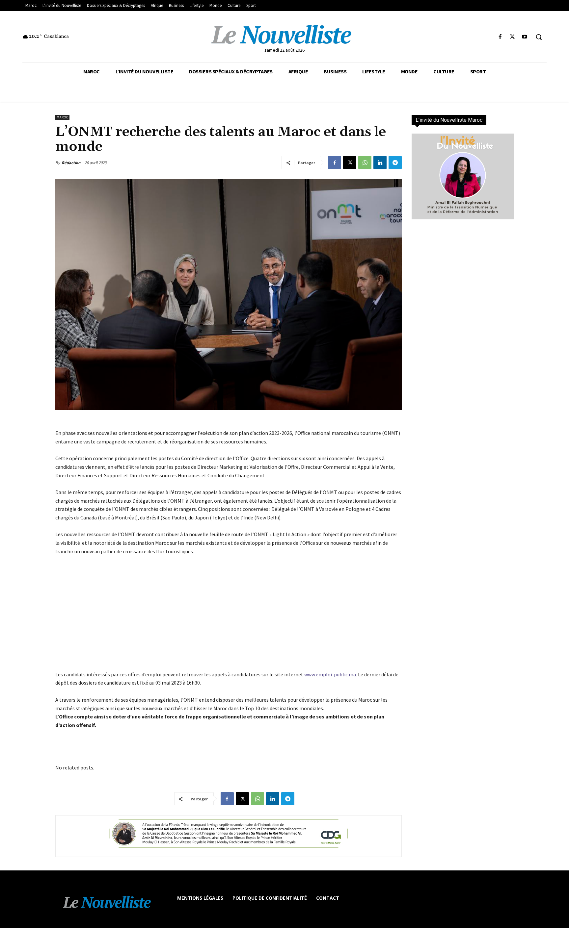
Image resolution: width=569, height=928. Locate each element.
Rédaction (71, 162)
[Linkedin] (380, 162)
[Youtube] (524, 37)
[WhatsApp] (364, 162)
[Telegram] (395, 162)
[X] (512, 37)
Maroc (62, 117)
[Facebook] (500, 37)
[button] (539, 37)
